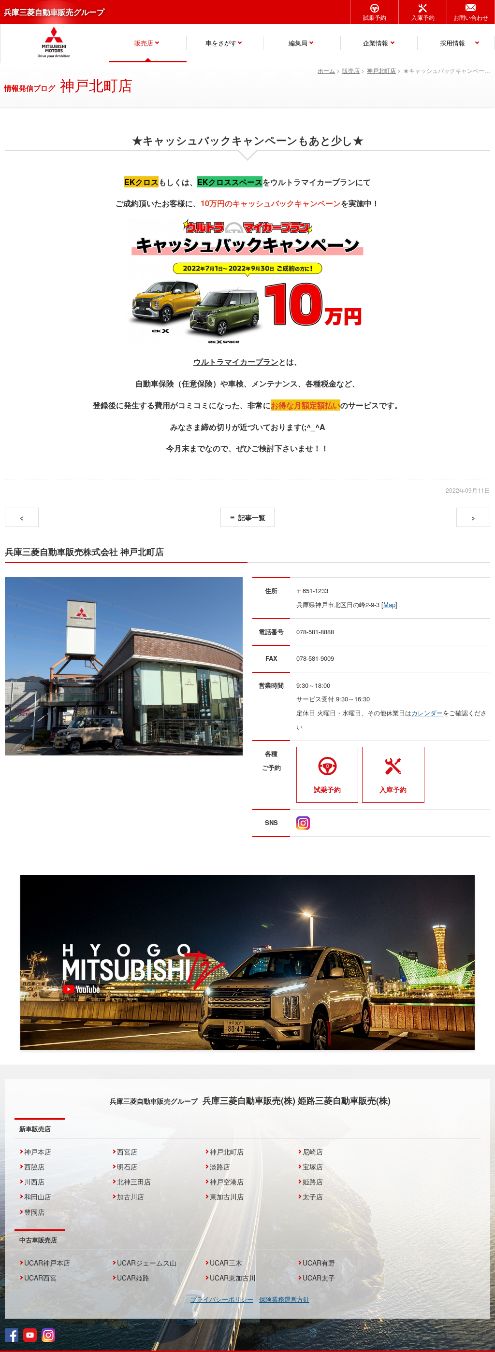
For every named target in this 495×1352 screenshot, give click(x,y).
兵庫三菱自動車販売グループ (54, 11)
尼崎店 (313, 1151)
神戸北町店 (227, 1151)
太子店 (313, 1196)
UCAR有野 (319, 1262)
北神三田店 (134, 1181)
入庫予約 (423, 17)
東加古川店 (227, 1196)
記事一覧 (251, 517)
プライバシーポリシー (221, 1299)
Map (389, 604)
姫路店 (313, 1181)
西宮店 (127, 1151)
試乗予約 (374, 17)
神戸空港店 (227, 1181)
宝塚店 (313, 1166)
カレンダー (427, 712)
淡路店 (220, 1166)
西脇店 (34, 1166)
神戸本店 (37, 1151)
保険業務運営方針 (284, 1299)
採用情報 (452, 42)
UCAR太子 (319, 1277)
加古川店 (130, 1196)
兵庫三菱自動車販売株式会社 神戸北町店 (84, 552)
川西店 (34, 1181)
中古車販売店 (38, 1239)
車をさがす (221, 42)
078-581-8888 (315, 631)
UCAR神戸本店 (47, 1262)
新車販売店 (35, 1128)
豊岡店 (34, 1212)
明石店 (127, 1166)
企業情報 (375, 42)
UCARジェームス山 (146, 1262)
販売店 (143, 42)
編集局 (298, 42)
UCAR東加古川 (233, 1277)
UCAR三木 (226, 1262)
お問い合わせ (470, 17)
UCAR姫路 (133, 1277)
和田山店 (37, 1196)
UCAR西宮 (40, 1277)
